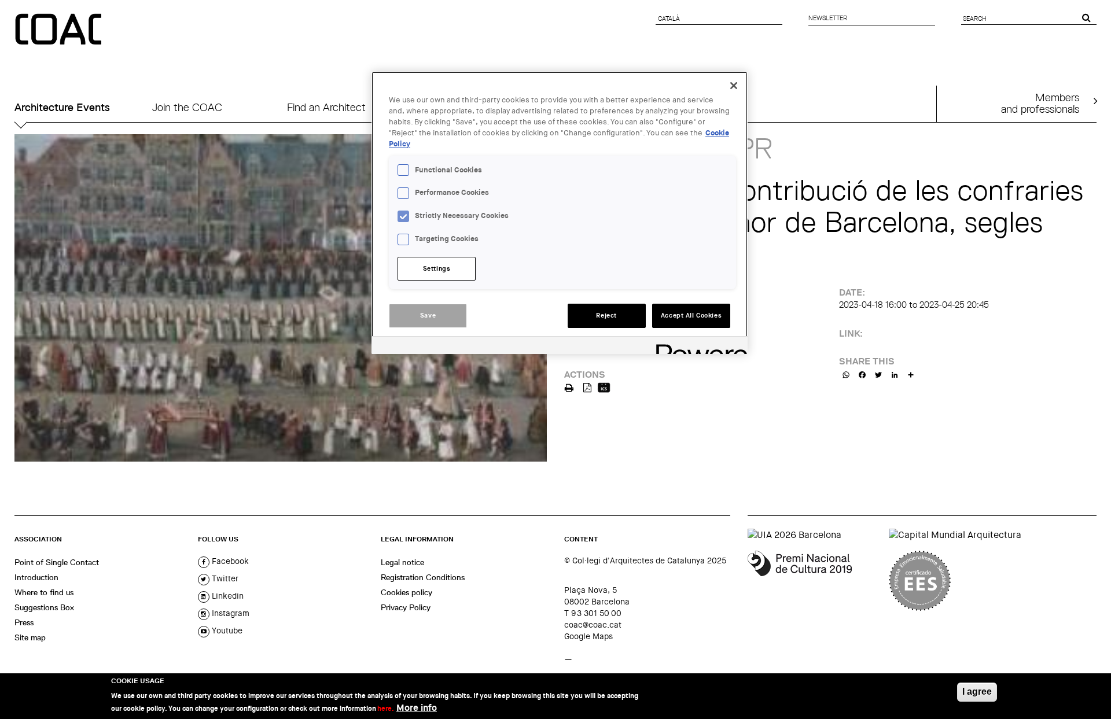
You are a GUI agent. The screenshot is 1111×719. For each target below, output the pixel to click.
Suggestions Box (44, 607)
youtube (225, 630)
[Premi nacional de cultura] (814, 581)
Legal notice (402, 562)
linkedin (226, 596)
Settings (437, 268)
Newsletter (827, 18)
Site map (30, 637)
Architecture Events (62, 107)
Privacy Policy (406, 607)
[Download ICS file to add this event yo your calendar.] (603, 386)
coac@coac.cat (592, 625)
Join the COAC (187, 107)
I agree (977, 691)
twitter (223, 578)
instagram (229, 613)
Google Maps (588, 636)
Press (24, 622)
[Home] (59, 30)
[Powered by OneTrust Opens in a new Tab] (698, 347)
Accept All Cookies (691, 315)
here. (385, 708)
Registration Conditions (423, 577)
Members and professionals (1040, 103)
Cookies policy (406, 592)
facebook (229, 561)
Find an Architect (326, 107)
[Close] (733, 85)
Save (428, 315)
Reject (606, 315)
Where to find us (43, 592)
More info (416, 708)
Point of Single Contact (56, 562)
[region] (559, 213)
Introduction (36, 577)
